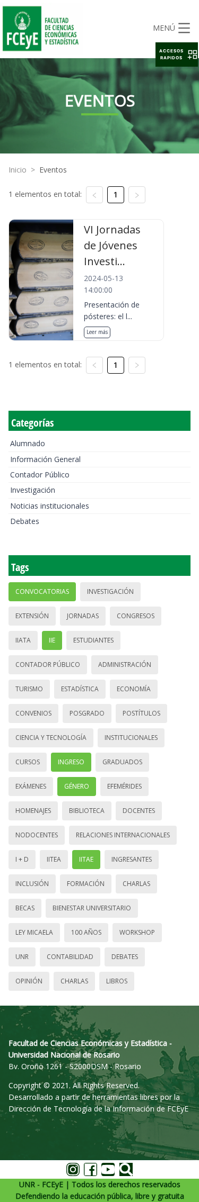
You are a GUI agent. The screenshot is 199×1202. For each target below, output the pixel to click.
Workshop (137, 932)
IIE (52, 640)
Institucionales (131, 737)
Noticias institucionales (49, 506)
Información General (45, 459)
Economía (134, 688)
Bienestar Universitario (92, 907)
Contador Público (40, 474)
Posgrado (87, 713)
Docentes (139, 810)
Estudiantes (93, 640)
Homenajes (33, 810)
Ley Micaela (34, 932)
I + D (22, 859)
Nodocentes (36, 834)
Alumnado (27, 443)
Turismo (29, 688)
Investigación (32, 490)
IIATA (23, 640)
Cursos (27, 761)
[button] (176, 54)
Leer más (97, 332)
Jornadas (83, 615)
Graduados (122, 761)
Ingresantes (131, 859)
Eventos (53, 170)
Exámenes (30, 786)
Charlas (136, 883)
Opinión (28, 981)
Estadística (80, 688)
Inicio (17, 170)
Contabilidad (70, 956)
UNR (22, 956)
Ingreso (71, 761)
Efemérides (124, 786)
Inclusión (32, 883)
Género (76, 786)
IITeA (54, 859)
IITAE (86, 859)
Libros (116, 981)
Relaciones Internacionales (123, 834)
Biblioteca (87, 810)
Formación (86, 883)
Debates (24, 521)
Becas (24, 907)
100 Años (86, 932)
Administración (124, 664)
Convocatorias (42, 591)
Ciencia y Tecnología (50, 737)
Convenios (33, 713)
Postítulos (141, 713)
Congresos (135, 615)
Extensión (32, 615)
